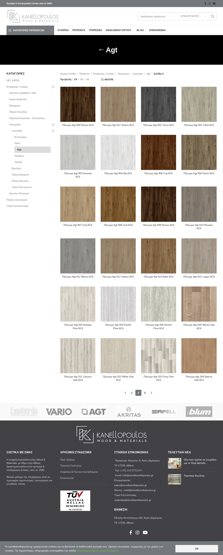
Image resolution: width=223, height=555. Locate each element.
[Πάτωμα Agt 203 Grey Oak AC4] (158, 355)
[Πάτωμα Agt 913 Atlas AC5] (158, 255)
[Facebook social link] (205, 3)
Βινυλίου (16, 168)
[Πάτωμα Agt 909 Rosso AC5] (158, 204)
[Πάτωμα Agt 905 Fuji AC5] (158, 152)
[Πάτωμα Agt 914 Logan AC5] (198, 255)
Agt (19, 149)
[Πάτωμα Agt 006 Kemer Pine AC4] (158, 304)
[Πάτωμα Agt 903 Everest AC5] (77, 152)
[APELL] (164, 411)
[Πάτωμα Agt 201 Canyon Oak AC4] (77, 355)
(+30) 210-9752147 (131, 470)
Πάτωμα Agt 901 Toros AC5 (158, 125)
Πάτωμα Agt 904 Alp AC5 (118, 173)
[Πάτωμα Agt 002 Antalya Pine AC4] (77, 304)
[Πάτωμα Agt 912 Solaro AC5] (118, 255)
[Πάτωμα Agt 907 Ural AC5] (77, 204)
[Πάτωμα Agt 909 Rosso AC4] (77, 104)
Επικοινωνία (67, 478)
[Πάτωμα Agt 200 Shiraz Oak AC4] (198, 304)
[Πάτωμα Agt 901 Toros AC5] (158, 104)
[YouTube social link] (214, 3)
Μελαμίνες (14, 105)
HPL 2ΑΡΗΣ (13, 80)
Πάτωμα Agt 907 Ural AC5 (77, 225)
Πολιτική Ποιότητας (70, 465)
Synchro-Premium (19, 193)
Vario (17, 143)
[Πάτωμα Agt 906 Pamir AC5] (198, 152)
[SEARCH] (213, 16)
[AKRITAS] (128, 411)
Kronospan (20, 137)
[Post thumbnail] (174, 463)
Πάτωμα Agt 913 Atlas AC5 (158, 276)
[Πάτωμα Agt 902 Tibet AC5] (198, 104)
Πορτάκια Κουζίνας (194, 475)
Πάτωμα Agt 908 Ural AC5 (118, 225)
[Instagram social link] (209, 3)
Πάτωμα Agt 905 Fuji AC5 (158, 173)
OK (197, 548)
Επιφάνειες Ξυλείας (17, 86)
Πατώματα (15, 124)
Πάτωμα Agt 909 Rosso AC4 (78, 125)
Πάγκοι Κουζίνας (18, 111)
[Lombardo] (24, 411)
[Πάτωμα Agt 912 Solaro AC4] (118, 104)
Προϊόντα (84, 73)
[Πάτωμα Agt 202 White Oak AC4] (118, 355)
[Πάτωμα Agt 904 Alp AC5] (118, 152)
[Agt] (94, 411)
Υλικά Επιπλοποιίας (17, 206)
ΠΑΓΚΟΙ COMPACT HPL (22, 93)
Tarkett (18, 162)
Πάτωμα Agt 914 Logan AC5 (199, 276)
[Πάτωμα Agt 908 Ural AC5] (118, 204)
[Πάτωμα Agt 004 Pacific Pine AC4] (118, 304)
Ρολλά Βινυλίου (20, 180)
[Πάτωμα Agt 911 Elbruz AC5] (77, 255)
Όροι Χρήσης (67, 459)
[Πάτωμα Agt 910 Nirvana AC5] (198, 204)
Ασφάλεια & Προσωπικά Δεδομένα (79, 471)
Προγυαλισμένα (20, 174)
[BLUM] (199, 411)
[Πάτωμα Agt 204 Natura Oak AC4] (198, 355)
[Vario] (59, 411)
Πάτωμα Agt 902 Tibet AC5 (199, 125)
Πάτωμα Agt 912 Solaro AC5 (118, 276)
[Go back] (101, 49)
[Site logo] (33, 16)
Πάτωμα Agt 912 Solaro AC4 (118, 125)
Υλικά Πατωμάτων (22, 187)
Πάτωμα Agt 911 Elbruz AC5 (77, 276)
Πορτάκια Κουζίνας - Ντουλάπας (27, 118)
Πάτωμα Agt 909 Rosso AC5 (158, 225)
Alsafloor (19, 155)
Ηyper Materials (18, 99)
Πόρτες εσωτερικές (17, 199)
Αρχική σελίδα (68, 73)
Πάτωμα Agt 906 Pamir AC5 (199, 173)
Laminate (17, 130)
